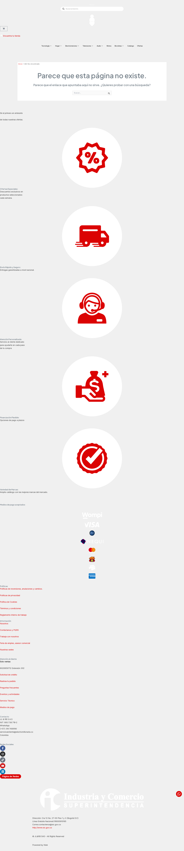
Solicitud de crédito (8, 675)
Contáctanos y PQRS (9, 630)
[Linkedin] (2, 771)
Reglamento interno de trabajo (13, 615)
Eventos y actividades (9, 694)
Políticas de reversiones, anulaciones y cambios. (21, 589)
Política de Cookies (8, 602)
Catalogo (130, 46)
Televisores (87, 46)
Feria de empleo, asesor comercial (15, 643)
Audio (99, 46)
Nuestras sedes (7, 650)
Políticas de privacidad (10, 595)
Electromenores (71, 46)
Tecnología (45, 46)
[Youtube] (2, 765)
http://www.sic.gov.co (42, 827)
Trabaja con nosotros (9, 636)
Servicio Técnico (7, 701)
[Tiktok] (2, 760)
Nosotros (4, 623)
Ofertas (140, 46)
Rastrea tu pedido (8, 681)
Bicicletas (118, 46)
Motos (109, 46)
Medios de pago (7, 707)
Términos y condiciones (10, 608)
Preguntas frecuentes (9, 688)
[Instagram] (2, 754)
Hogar (57, 46)
